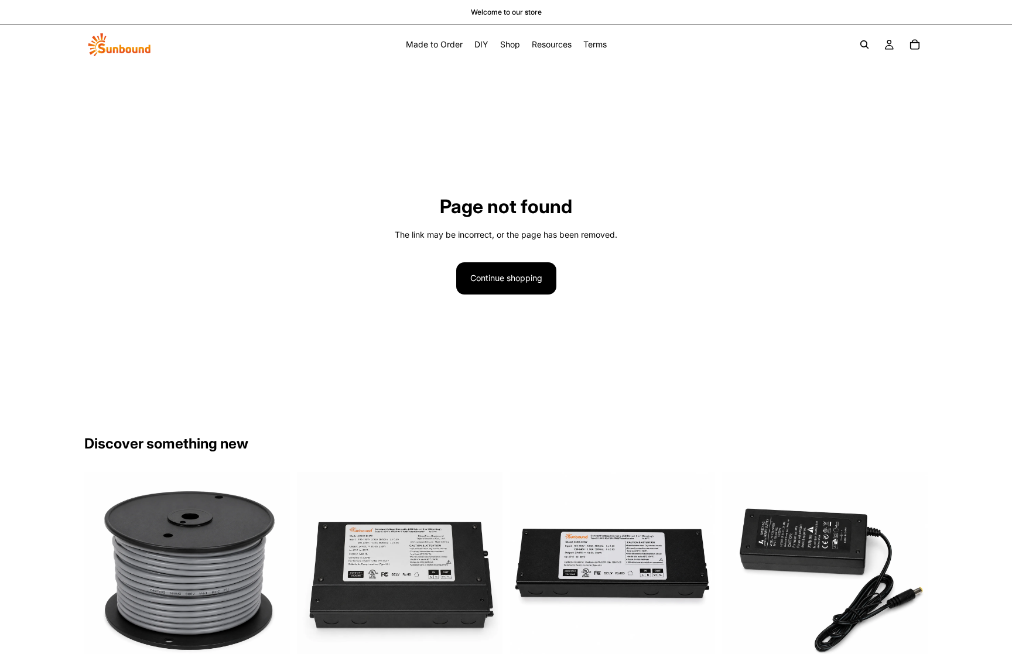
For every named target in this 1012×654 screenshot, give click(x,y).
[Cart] (915, 44)
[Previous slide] (314, 574)
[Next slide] (484, 574)
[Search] (864, 44)
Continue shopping (506, 278)
